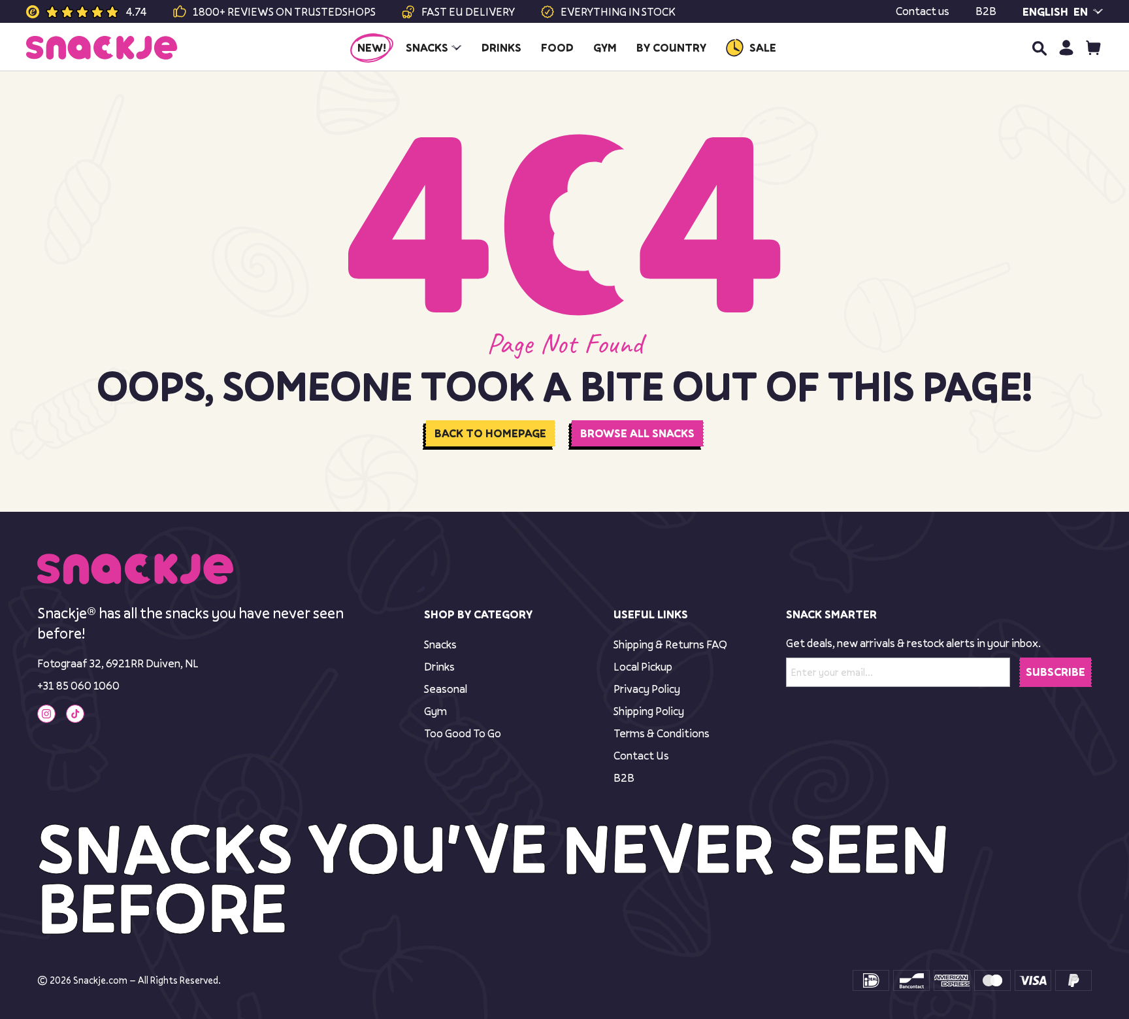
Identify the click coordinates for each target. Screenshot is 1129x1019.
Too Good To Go (462, 733)
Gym (435, 710)
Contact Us (641, 755)
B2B (985, 11)
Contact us (922, 11)
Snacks (440, 644)
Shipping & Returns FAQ (670, 644)
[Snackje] (101, 47)
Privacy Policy (647, 688)
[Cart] (1093, 47)
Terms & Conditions (662, 733)
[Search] (1039, 48)
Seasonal (445, 688)
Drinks (439, 666)
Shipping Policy (649, 710)
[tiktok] (75, 714)
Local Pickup (643, 666)
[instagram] (46, 714)
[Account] (1066, 47)
